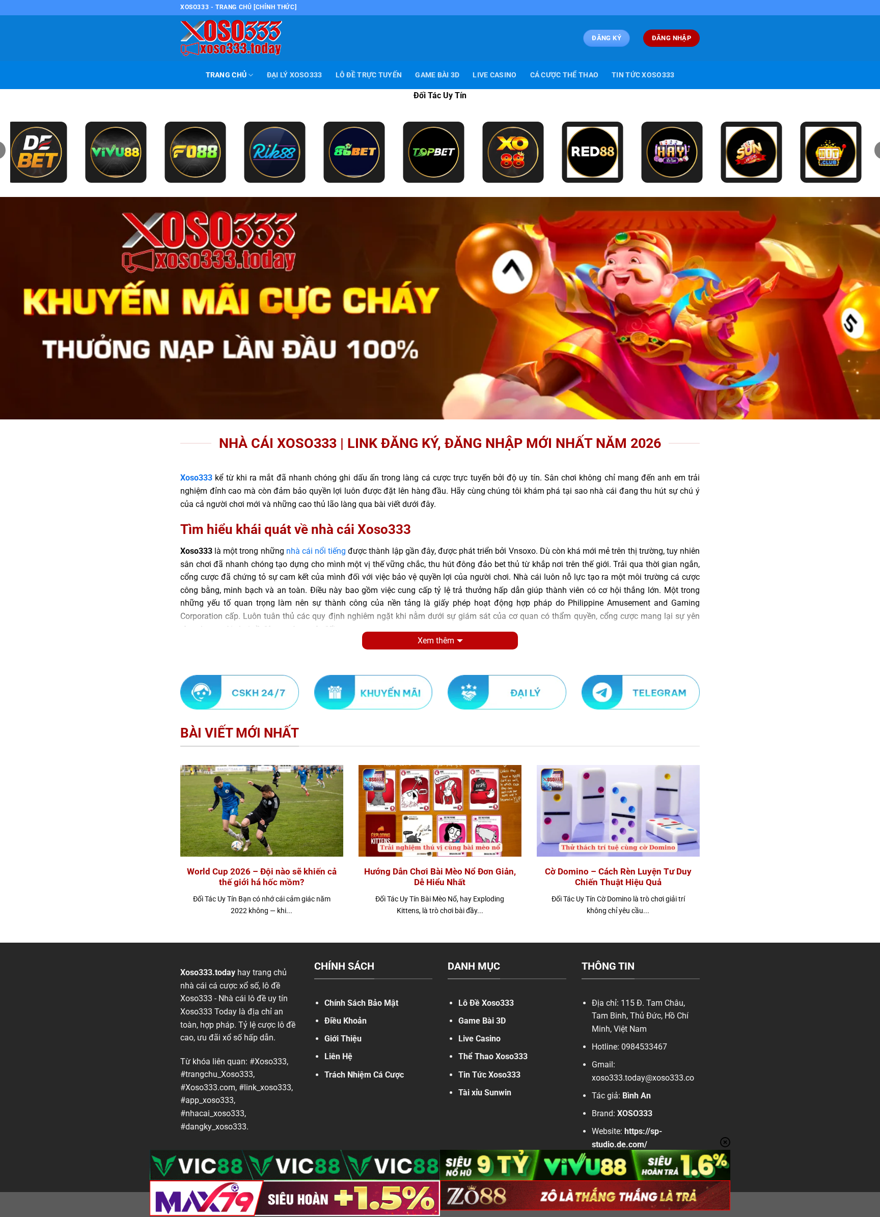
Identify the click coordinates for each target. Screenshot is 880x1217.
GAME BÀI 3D (437, 75)
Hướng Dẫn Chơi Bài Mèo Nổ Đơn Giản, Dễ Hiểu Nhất (440, 877)
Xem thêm (436, 640)
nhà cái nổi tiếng (316, 551)
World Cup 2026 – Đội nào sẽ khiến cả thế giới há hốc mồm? (262, 877)
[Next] (701, 853)
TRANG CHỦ (226, 75)
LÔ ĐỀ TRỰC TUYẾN (369, 75)
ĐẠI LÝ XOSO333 (294, 75)
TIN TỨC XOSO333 (643, 75)
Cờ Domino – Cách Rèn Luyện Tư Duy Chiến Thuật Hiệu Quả (618, 877)
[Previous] (178, 853)
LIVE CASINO (494, 75)
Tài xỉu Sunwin (484, 1092)
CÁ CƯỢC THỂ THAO (564, 75)
